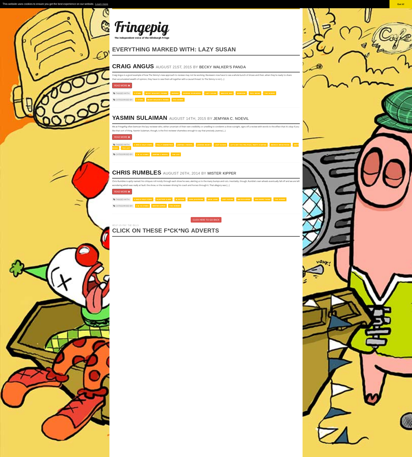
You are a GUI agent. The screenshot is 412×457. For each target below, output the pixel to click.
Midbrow (241, 93)
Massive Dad (226, 93)
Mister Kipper (221, 173)
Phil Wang (255, 93)
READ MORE (121, 85)
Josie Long (213, 199)
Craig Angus (133, 66)
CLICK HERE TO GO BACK (206, 219)
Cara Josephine (196, 199)
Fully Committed (165, 145)
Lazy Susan (211, 93)
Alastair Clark (164, 199)
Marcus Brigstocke (280, 145)
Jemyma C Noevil (185, 145)
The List (126, 148)
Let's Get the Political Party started (248, 145)
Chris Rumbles (136, 172)
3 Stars (137, 93)
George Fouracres (192, 93)
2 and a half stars (143, 145)
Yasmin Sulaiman (139, 117)
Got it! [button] (400, 4)
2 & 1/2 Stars (142, 154)
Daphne (175, 93)
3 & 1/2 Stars (142, 206)
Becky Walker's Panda (222, 67)
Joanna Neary (204, 145)
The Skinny (269, 93)
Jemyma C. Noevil (231, 118)
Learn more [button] (101, 4)
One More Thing (262, 199)
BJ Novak (180, 199)
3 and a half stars (143, 199)
